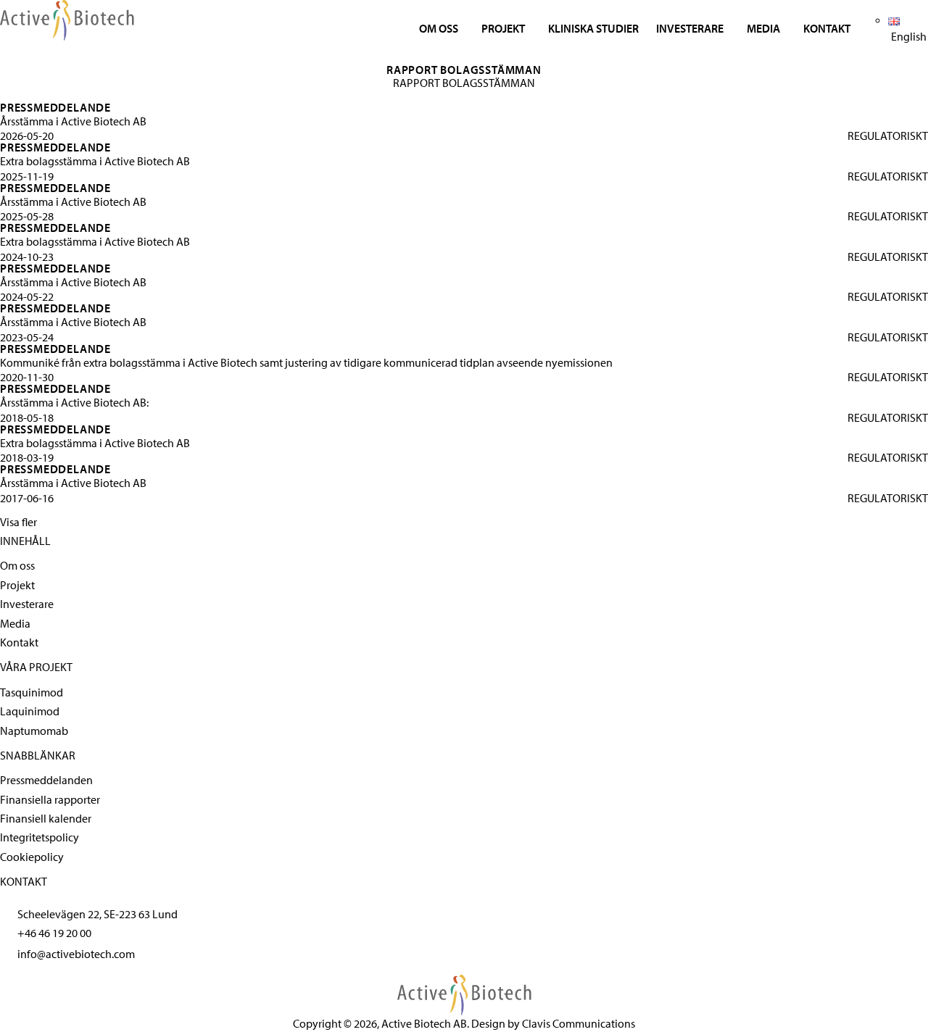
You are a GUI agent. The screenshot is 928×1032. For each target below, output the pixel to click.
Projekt (503, 28)
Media (763, 28)
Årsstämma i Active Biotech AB (73, 121)
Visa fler (18, 521)
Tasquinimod (31, 692)
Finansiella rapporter (50, 799)
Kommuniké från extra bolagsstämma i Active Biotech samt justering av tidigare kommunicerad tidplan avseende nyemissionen (306, 362)
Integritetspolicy (39, 837)
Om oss (438, 28)
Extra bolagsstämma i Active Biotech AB (95, 161)
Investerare (690, 28)
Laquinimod (29, 710)
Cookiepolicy (32, 856)
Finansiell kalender (45, 818)
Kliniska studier (593, 28)
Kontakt (826, 28)
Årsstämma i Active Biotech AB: (74, 402)
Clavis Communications (578, 1023)
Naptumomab (34, 730)
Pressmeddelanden (46, 779)
